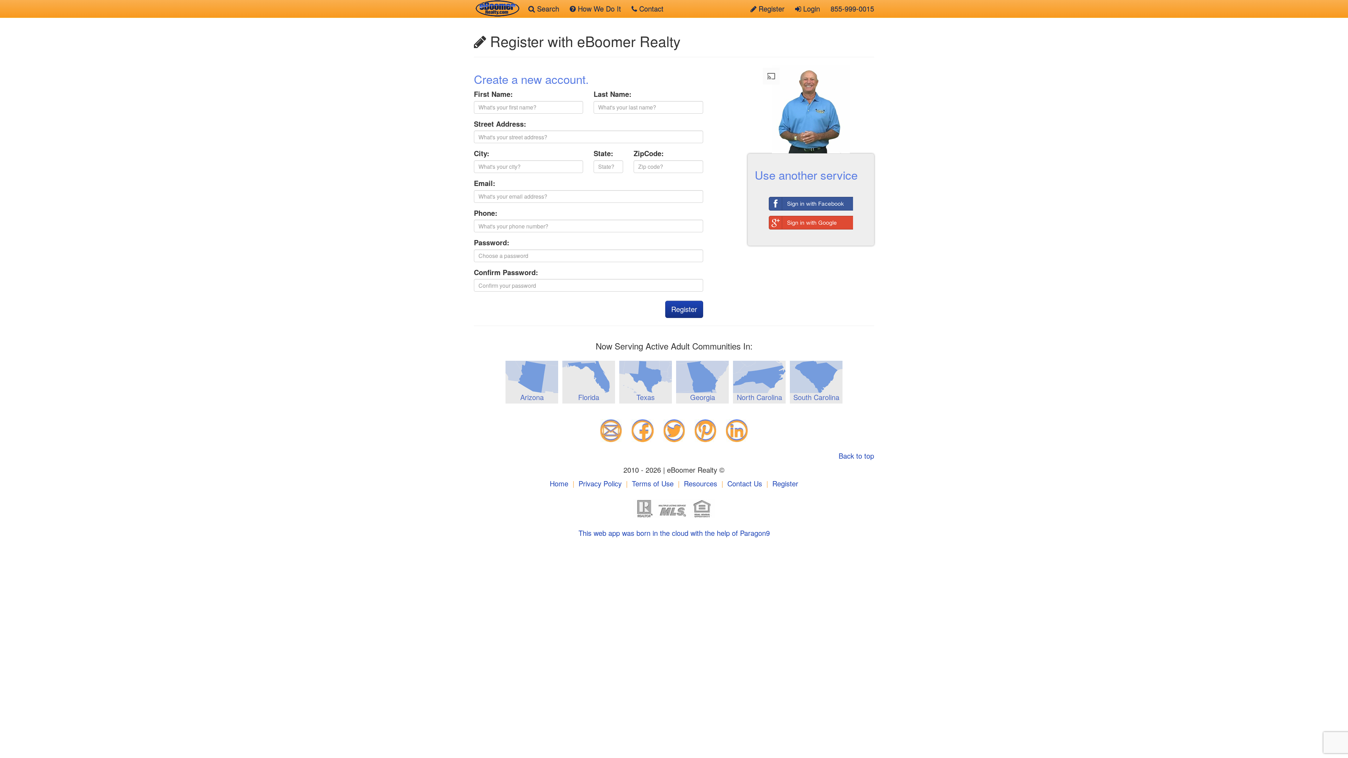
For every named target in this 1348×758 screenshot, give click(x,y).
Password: (491, 242)
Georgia (702, 397)
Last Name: (613, 94)
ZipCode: (649, 153)
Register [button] (684, 309)
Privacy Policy (600, 483)
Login (810, 9)
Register (770, 9)
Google (811, 221)
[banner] (496, 9)
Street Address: (500, 124)
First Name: (493, 94)
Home (559, 483)
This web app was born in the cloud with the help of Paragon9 (674, 533)
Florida (588, 397)
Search (547, 9)
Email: (484, 183)
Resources (700, 483)
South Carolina (816, 397)
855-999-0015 (852, 9)
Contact (650, 9)
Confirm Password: (506, 272)
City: (481, 153)
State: (603, 153)
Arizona (532, 397)
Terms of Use (653, 483)
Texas (645, 397)
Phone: (485, 213)
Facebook (811, 202)
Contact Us (744, 483)
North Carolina (759, 397)
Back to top (856, 456)
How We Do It (598, 9)
